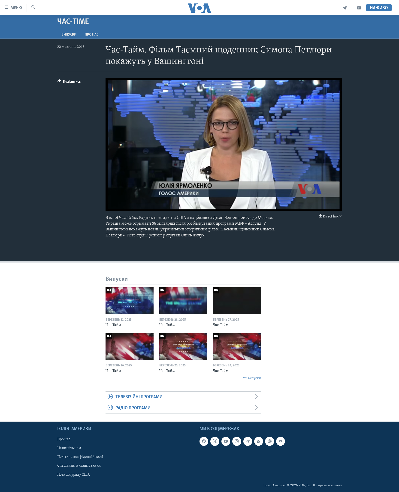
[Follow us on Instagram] (236, 441)
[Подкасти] (269, 441)
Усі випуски (252, 378)
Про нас (91, 34)
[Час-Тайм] (130, 300)
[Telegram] (344, 8)
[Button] (69, 82)
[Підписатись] (280, 441)
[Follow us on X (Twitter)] (214, 441)
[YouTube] (359, 8)
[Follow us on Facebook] (204, 441)
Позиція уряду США (73, 475)
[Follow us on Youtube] (225, 441)
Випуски (68, 34)
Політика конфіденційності (80, 457)
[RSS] (258, 441)
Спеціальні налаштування (79, 466)
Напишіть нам (69, 448)
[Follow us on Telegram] (247, 441)
